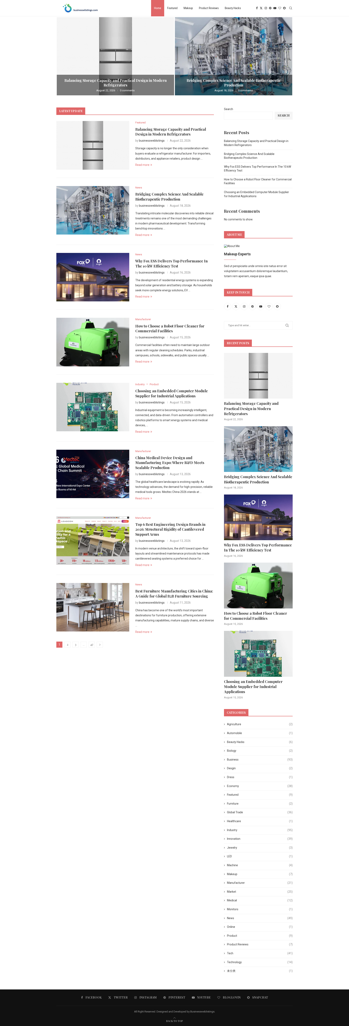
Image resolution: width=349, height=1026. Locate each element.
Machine (260, 865)
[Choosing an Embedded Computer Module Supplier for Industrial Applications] (92, 407)
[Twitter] (261, 8)
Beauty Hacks (233, 8)
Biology (260, 750)
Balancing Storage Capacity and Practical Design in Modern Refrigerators (115, 82)
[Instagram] (266, 8)
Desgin (260, 768)
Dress (260, 777)
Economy (260, 786)
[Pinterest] (270, 8)
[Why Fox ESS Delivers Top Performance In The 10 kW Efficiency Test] (92, 277)
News (260, 918)
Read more (142, 164)
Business (260, 759)
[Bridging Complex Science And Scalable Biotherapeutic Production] (233, 56)
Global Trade (260, 812)
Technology (260, 962)
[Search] (291, 8)
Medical (260, 900)
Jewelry (260, 847)
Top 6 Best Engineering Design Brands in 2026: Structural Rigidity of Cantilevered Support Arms (170, 529)
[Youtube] (274, 8)
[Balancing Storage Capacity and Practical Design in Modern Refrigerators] (115, 56)
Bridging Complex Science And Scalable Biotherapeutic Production (234, 82)
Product (260, 935)
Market (260, 891)
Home (157, 8)
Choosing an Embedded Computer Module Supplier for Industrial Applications (171, 393)
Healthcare (260, 821)
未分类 (260, 970)
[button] (63, 56)
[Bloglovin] (279, 8)
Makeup (188, 8)
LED (260, 856)
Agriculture (260, 724)
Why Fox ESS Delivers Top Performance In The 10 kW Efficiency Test (171, 263)
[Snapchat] (284, 8)
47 (91, 644)
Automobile (260, 733)
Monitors (260, 909)
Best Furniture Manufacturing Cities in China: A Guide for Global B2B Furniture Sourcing (174, 593)
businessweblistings (152, 140)
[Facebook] (257, 8)
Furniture (260, 803)
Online (260, 926)
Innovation (260, 838)
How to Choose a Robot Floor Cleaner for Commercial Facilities (169, 328)
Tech (260, 953)
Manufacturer (260, 882)
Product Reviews (209, 8)
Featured (172, 8)
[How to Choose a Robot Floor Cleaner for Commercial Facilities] (92, 342)
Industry (260, 830)
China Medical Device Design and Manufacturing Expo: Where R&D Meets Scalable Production (169, 462)
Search (228, 109)
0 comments (127, 90)
